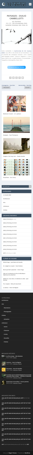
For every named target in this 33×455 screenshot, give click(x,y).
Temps (23, 25)
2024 (4, 226)
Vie (26, 25)
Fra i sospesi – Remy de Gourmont (12, 284)
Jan (5, 398)
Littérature (6, 206)
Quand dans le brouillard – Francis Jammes (17, 381)
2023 (4, 230)
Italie (20, 25)
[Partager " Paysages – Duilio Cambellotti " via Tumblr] (16, 77)
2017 (4, 253)
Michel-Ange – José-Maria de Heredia (12, 262)
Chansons (6, 330)
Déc (3, 404)
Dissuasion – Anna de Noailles (14, 368)
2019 (4, 245)
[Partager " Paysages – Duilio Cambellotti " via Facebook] (10, 77)
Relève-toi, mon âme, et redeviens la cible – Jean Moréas (15, 279)
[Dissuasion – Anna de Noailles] (4, 370)
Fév (8, 398)
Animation (6, 319)
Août (22, 398)
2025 (4, 223)
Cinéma (5, 210)
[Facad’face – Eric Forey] (16, 167)
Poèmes (6, 342)
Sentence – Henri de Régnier (13, 362)
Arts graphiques (19, 23)
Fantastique (15, 25)
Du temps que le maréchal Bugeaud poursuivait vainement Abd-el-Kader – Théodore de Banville (18, 375)
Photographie (7, 311)
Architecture (6, 198)
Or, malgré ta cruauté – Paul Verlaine (13, 266)
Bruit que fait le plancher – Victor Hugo (13, 269)
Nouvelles (6, 338)
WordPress (27, 453)
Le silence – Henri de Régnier (10, 287)
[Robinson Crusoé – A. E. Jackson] (16, 104)
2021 (4, 238)
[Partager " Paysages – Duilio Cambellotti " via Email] (22, 77)
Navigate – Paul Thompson (10, 135)
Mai (15, 398)
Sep (25, 403)
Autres (5, 326)
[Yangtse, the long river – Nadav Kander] (16, 146)
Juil (19, 398)
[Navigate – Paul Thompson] (16, 125)
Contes (6, 334)
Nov (29, 403)
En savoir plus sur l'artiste (16, 67)
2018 (4, 249)
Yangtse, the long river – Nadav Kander (14, 156)
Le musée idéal (7, 195)
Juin (17, 398)
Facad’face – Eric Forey (9, 177)
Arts (13, 21)
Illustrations (18, 21)
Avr (12, 398)
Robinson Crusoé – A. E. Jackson (12, 114)
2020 (4, 242)
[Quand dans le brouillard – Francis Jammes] (4, 383)
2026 (4, 219)
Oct (27, 403)
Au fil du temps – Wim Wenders (14, 356)
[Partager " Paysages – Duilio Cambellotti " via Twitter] (13, 77)
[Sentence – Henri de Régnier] (4, 363)
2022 (4, 234)
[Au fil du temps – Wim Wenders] (4, 357)
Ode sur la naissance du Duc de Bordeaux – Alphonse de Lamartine (14, 274)
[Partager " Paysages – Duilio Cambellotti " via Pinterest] (19, 77)
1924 (13, 23)
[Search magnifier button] (30, 186)
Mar (10, 398)
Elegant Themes (13, 453)
